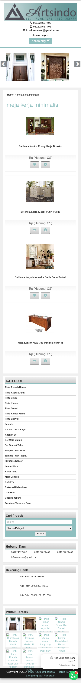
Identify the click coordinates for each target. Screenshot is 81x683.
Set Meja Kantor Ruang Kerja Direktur (40, 146)
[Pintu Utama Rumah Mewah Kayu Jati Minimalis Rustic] (29, 661)
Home (10, 94)
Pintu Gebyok (12, 419)
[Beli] (34, 164)
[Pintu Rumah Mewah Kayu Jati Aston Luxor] (45, 625)
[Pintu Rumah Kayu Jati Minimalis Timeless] (20, 66)
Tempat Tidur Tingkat (16, 455)
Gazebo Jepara (13, 498)
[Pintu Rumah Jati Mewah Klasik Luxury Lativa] (13, 643)
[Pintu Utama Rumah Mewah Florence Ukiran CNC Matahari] (55, 66)
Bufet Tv (9, 482)
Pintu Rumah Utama (15, 387)
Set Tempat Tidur (14, 445)
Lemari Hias (11, 466)
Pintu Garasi (11, 408)
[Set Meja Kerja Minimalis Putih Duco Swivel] (40, 256)
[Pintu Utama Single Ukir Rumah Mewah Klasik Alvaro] (61, 627)
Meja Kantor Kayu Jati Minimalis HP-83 (40, 342)
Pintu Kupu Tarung (14, 392)
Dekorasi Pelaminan (16, 487)
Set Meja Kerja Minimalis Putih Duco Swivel (40, 277)
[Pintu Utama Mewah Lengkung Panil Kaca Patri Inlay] (45, 643)
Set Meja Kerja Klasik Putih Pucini (40, 211)
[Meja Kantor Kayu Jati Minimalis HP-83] (40, 322)
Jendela (9, 424)
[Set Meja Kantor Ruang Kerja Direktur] (40, 125)
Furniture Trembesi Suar (18, 503)
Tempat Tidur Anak (15, 450)
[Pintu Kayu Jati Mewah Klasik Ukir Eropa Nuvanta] (29, 643)
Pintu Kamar (11, 403)
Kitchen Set (11, 435)
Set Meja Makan (13, 440)
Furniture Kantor (14, 461)
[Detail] (45, 164)
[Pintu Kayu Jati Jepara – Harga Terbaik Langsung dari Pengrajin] (40, 11)
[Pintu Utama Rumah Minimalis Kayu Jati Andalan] (13, 659)
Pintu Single (11, 398)
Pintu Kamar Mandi (15, 413)
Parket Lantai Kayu (15, 429)
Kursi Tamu (11, 471)
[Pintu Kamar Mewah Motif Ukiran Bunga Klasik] (61, 643)
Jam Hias (10, 492)
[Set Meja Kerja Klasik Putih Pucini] (40, 191)
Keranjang (39, 41)
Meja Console (12, 477)
